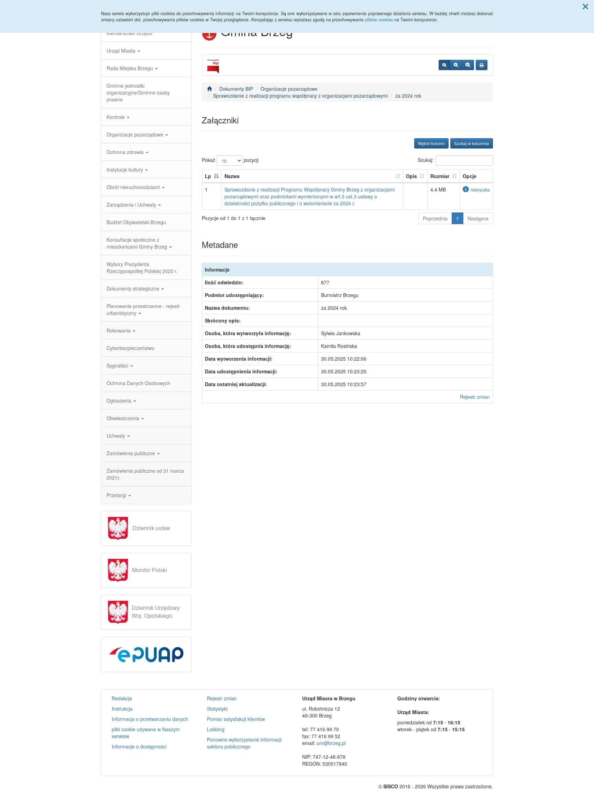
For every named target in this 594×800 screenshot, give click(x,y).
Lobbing (215, 729)
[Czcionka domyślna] (444, 65)
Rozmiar (439, 176)
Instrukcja (122, 708)
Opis (411, 176)
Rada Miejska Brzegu (130, 68)
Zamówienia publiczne (131, 453)
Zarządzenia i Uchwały (132, 204)
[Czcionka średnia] (456, 65)
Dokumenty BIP (236, 88)
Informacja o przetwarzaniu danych (150, 718)
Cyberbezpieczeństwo (130, 347)
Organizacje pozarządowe (136, 134)
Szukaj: (425, 159)
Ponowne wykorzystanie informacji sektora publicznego (244, 743)
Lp (208, 176)
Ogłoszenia (120, 400)
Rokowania (119, 330)
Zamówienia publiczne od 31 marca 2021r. (145, 474)
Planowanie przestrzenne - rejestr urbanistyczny (143, 309)
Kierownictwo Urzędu (129, 33)
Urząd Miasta (122, 50)
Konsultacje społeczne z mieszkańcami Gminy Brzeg (137, 243)
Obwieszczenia (124, 418)
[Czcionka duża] (468, 65)
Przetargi (117, 495)
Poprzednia (435, 218)
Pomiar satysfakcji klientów (236, 718)
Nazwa (232, 176)
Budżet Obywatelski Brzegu (136, 222)
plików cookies (379, 20)
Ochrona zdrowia (126, 152)
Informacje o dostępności (139, 746)
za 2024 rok (408, 95)
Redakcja (122, 698)
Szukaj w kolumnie (471, 143)
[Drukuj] (481, 65)
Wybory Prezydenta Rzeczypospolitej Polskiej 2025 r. (142, 267)
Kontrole (116, 116)
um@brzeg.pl (331, 742)
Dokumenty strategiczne (134, 288)
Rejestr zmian (475, 396)
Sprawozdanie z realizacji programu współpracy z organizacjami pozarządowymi (300, 95)
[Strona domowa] (209, 88)
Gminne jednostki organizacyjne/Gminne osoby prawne (138, 92)
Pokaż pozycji (230, 159)
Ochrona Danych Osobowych (138, 383)
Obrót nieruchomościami (134, 187)
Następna (478, 218)
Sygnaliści (118, 365)
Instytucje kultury (125, 169)
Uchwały (116, 435)
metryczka (480, 190)
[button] (585, 6)
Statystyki (217, 708)
